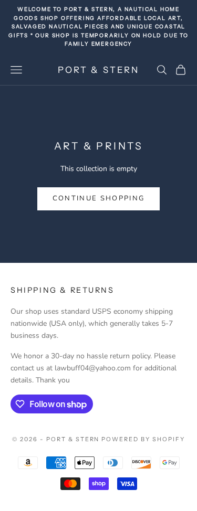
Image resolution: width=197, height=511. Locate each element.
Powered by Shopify (143, 439)
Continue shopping (99, 198)
